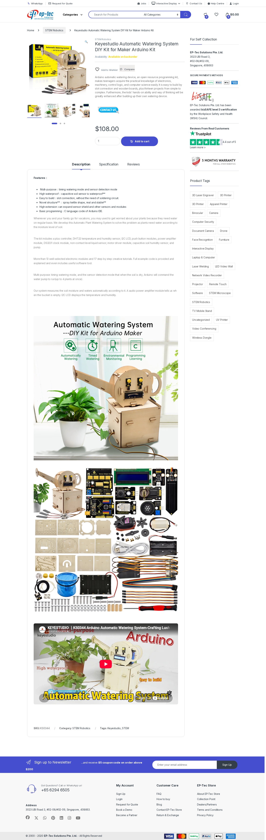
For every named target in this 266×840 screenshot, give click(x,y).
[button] (86, 42)
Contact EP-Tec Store (169, 809)
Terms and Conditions (210, 809)
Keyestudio (114, 728)
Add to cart (142, 141)
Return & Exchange (168, 815)
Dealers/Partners (207, 804)
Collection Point (206, 799)
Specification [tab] (108, 164)
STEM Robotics (54, 30)
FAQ (159, 793)
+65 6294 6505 (55, 790)
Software (197, 293)
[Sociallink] (28, 817)
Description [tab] (81, 164)
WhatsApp (37, 3)
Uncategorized (201, 319)
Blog (159, 804)
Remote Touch (217, 284)
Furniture (224, 239)
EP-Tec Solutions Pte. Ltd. (60, 835)
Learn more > (198, 147)
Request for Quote (62, 3)
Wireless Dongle (202, 337)
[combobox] (115, 14)
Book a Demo (124, 809)
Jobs (143, 3)
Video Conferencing (204, 328)
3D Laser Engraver (203, 195)
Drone (223, 230)
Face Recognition (202, 239)
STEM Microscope (220, 293)
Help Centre (217, 3)
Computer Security (203, 221)
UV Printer (222, 319)
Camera (213, 212)
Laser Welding (200, 266)
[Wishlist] (216, 14)
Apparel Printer (218, 204)
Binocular (197, 212)
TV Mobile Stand (202, 310)
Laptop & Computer (203, 257)
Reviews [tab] (133, 164)
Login (236, 3)
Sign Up (227, 764)
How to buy (163, 799)
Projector (197, 284)
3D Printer (226, 195)
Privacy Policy (205, 815)
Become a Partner (126, 815)
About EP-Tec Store (208, 793)
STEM (125, 728)
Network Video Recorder (207, 275)
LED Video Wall (224, 266)
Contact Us (196, 3)
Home (30, 30)
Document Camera (203, 230)
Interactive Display (166, 3)
